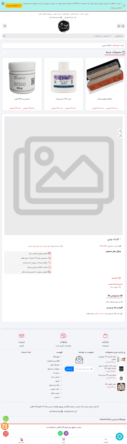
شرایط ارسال (54, 364)
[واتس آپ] (5, 418)
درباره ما (56, 373)
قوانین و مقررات (53, 361)
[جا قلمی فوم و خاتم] (105, 77)
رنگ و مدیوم (54, 385)
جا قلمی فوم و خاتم (105, 99)
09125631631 (69, 18)
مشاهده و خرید (12, 5)
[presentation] (5, 52)
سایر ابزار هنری (37, 246)
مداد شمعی (55, 389)
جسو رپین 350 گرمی (22, 99)
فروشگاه (116, 45)
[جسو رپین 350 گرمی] (22, 77)
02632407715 (54, 18)
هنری (86, 14)
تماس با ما (55, 377)
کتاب (81, 14)
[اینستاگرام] (5, 434)
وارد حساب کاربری (100, 313)
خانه (122, 45)
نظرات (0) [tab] (114, 287)
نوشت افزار (74, 14)
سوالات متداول (53, 369)
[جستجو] (4, 35)
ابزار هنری (47, 246)
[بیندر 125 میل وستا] (63, 77)
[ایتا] (5, 426)
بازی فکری (66, 14)
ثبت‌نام (69, 369)
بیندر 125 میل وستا (63, 99)
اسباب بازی (57, 14)
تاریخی (56, 397)
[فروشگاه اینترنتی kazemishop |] (63, 26)
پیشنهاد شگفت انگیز (45, 14)
